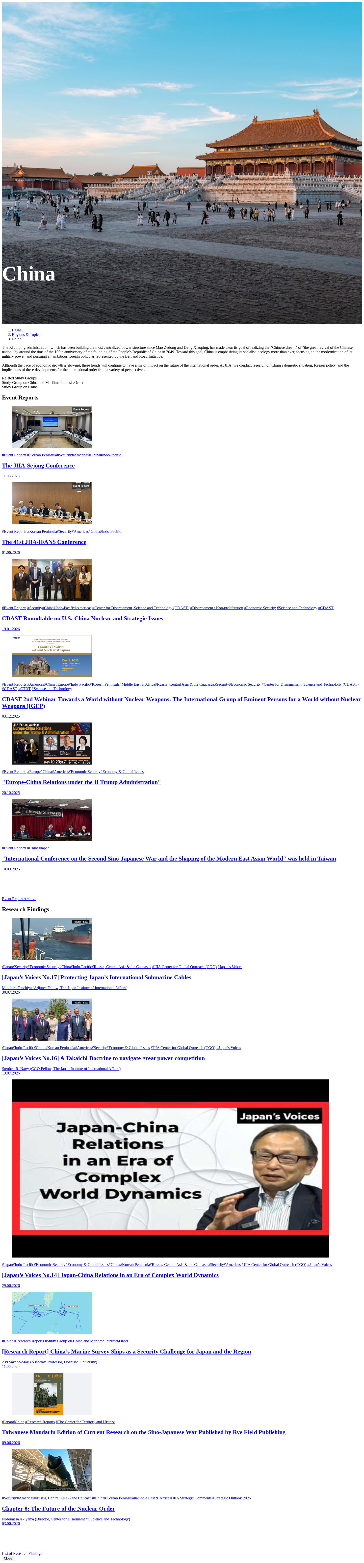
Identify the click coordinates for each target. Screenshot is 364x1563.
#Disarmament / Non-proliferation (216, 608)
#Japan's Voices (230, 967)
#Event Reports (14, 455)
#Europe (62, 684)
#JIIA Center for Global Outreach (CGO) (184, 967)
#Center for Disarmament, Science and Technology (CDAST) (140, 608)
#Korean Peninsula (42, 455)
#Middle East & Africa (137, 684)
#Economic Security (260, 608)
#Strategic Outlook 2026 (231, 1498)
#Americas (80, 455)
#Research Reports (29, 1341)
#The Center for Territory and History (85, 1422)
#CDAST (326, 608)
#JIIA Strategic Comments (190, 1498)
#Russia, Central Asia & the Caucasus (184, 684)
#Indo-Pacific (110, 455)
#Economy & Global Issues (122, 772)
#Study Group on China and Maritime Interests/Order (86, 1341)
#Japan (44, 848)
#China (94, 455)
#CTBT (24, 689)
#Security (64, 455)
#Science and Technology (297, 608)
